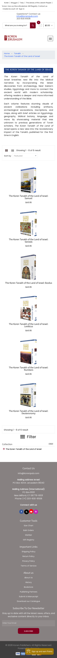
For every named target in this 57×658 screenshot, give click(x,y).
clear (51, 444)
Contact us (42, 6)
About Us (28, 577)
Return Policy (28, 556)
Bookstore (28, 587)
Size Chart (28, 525)
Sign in (21, 9)
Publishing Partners (28, 591)
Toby (22, 3)
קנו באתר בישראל (8, 6)
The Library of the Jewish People (38, 3)
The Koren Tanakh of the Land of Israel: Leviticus (28, 325)
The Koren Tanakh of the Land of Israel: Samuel (28, 197)
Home (7, 53)
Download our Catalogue (28, 601)
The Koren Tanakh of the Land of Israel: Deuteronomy (28, 412)
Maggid (14, 3)
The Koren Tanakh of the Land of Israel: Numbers (28, 368)
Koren (6, 3)
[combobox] (19, 25)
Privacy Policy (28, 561)
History (28, 582)
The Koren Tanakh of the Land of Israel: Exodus (28, 282)
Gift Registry (33, 6)
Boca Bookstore (20, 6)
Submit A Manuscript (28, 596)
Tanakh (17, 53)
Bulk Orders (28, 530)
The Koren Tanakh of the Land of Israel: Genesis (28, 240)
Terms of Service (28, 565)
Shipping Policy (28, 551)
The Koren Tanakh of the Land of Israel (22, 56)
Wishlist (28, 535)
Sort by (7, 155)
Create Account (9, 9)
